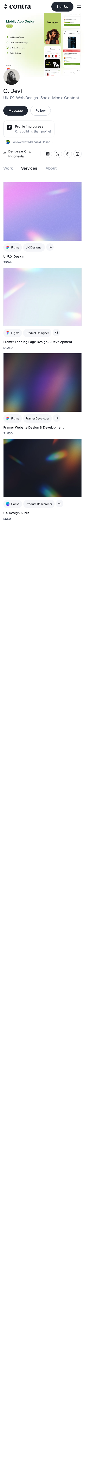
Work (8, 168)
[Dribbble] (68, 154)
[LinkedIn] (48, 154)
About (51, 168)
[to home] (17, 6)
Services (29, 168)
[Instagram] (78, 154)
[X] (58, 154)
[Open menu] (79, 6)
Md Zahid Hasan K (40, 142)
